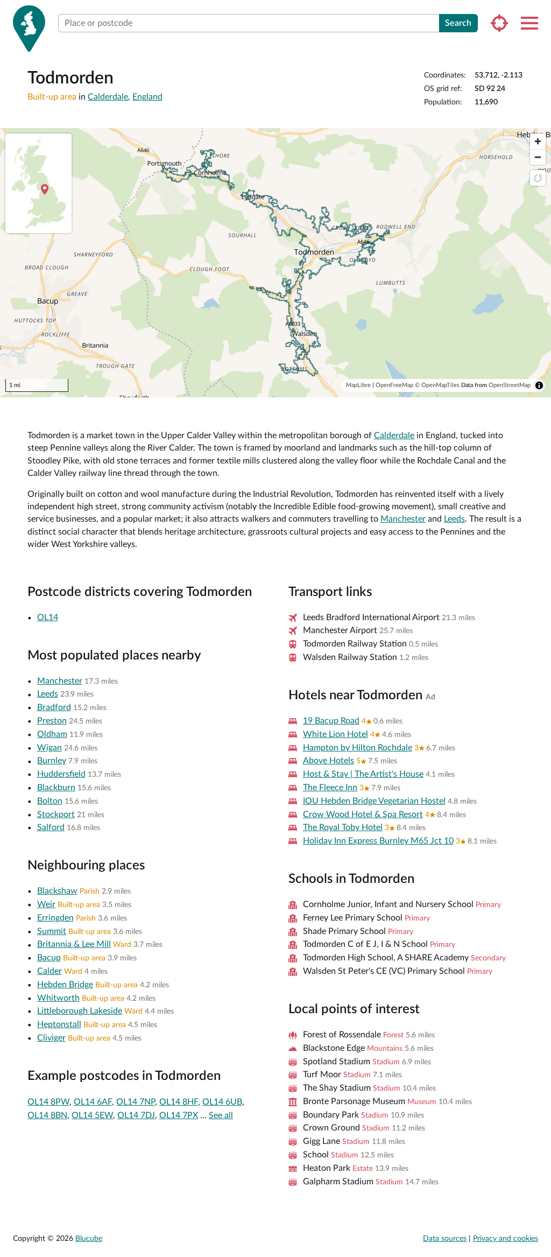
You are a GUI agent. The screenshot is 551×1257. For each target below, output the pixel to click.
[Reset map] (538, 178)
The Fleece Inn (330, 787)
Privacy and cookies (505, 1238)
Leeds (454, 519)
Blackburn (56, 787)
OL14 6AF (93, 1102)
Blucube (88, 1238)
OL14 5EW (92, 1115)
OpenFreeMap (394, 385)
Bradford (54, 707)
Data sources (445, 1238)
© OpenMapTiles (437, 385)
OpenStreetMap (510, 385)
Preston (52, 721)
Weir (46, 904)
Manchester (403, 519)
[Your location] (499, 23)
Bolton (49, 801)
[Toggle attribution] (539, 385)
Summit (51, 931)
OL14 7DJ (136, 1115)
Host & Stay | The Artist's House (363, 774)
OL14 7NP (135, 1102)
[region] (275, 262)
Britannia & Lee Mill (74, 944)
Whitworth (58, 998)
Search (458, 23)
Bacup (49, 957)
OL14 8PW (48, 1102)
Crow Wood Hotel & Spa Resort (363, 814)
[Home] (29, 28)
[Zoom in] (538, 141)
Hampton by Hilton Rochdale (357, 747)
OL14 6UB (222, 1102)
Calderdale (108, 97)
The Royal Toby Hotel (343, 827)
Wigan (49, 747)
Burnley (51, 760)
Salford (51, 827)
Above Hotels (328, 760)
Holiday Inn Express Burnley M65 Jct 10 (378, 841)
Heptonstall (59, 1024)
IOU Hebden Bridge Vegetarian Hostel (374, 801)
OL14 (47, 617)
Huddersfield (61, 774)
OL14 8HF (178, 1102)
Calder (49, 971)
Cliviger (51, 1038)
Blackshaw (57, 891)
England (147, 97)
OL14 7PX (178, 1115)
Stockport (56, 814)
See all (221, 1115)
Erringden (55, 918)
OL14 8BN (47, 1115)
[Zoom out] (538, 157)
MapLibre (358, 385)
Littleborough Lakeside (79, 1011)
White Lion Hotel (335, 734)
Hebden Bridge (65, 984)
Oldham (52, 734)
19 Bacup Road (331, 721)
